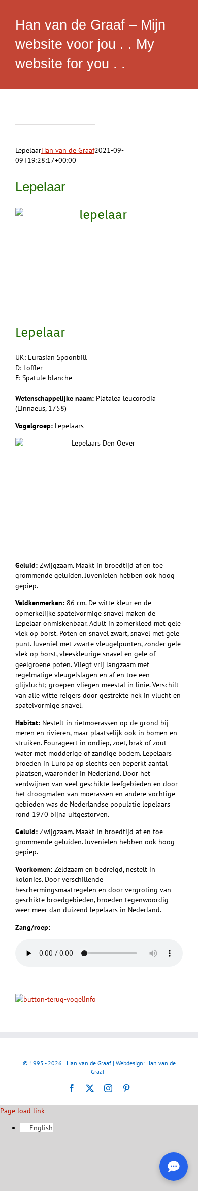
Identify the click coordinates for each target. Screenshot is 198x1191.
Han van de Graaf (67, 150)
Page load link (22, 1110)
